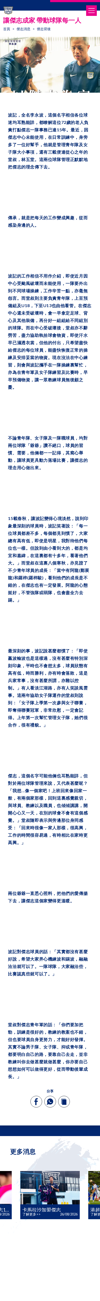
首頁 (6, 29)
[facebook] (36, 1101)
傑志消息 (23, 29)
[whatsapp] (50, 1101)
